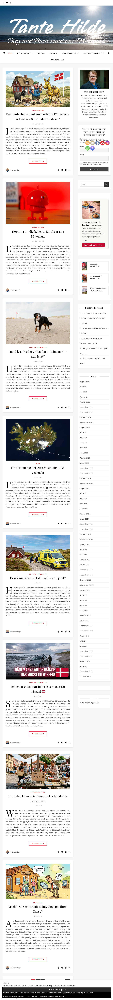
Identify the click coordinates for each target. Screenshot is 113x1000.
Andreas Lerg (57, 60)
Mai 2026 (83, 392)
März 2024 (84, 509)
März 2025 (84, 453)
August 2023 (85, 544)
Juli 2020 (83, 646)
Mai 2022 (83, 605)
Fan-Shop (53, 53)
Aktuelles (35, 792)
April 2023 (84, 554)
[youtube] (7, 3)
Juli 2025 (83, 432)
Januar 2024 (84, 519)
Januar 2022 (84, 620)
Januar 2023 (84, 565)
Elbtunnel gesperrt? (93, 53)
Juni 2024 (83, 498)
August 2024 (85, 488)
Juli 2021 (83, 641)
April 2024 (84, 504)
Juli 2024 (83, 493)
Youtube (40, 53)
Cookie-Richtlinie (59, 997)
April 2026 (84, 397)
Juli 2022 (83, 595)
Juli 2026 (83, 387)
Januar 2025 (84, 463)
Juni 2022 (83, 600)
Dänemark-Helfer (70, 53)
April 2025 (84, 448)
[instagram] (10, 3)
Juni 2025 (83, 437)
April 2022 (84, 610)
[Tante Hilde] (56, 28)
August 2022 (85, 590)
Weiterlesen (38, 161)
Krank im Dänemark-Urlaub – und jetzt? (38, 578)
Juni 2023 (83, 549)
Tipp (31, 348)
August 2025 (85, 427)
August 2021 (85, 636)
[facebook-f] (4, 3)
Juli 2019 (83, 666)
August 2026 (85, 382)
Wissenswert (38, 110)
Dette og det (23, 53)
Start (10, 53)
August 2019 (85, 661)
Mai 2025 (83, 443)
